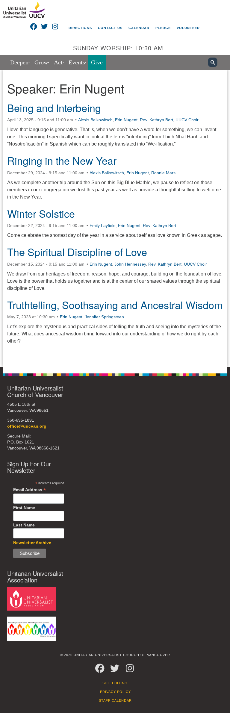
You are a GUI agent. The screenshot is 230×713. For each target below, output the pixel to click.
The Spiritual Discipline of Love (77, 251)
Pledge (163, 28)
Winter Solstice (41, 213)
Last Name (24, 525)
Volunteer (188, 28)
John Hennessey (130, 264)
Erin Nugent (126, 119)
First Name (24, 507)
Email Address (29, 490)
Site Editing (115, 683)
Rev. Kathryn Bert (156, 119)
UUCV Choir (187, 119)
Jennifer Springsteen (104, 316)
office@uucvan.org (26, 426)
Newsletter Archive (32, 542)
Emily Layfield (103, 225)
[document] (115, 218)
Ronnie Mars (163, 172)
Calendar (138, 28)
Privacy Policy (115, 692)
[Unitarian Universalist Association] (31, 598)
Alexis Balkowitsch (95, 119)
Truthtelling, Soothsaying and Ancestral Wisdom (115, 304)
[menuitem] (19, 62)
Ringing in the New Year (61, 160)
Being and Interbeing (54, 107)
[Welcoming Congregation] (31, 628)
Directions (80, 28)
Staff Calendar (115, 700)
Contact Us (110, 28)
